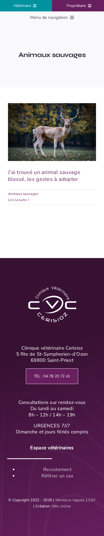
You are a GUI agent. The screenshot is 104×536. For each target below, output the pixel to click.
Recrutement (57, 469)
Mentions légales (70, 500)
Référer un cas (57, 476)
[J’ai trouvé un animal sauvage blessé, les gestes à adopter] (52, 132)
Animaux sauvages (23, 193)
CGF (92, 500)
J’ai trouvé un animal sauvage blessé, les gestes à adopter (52, 119)
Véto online (61, 506)
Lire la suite (17, 200)
